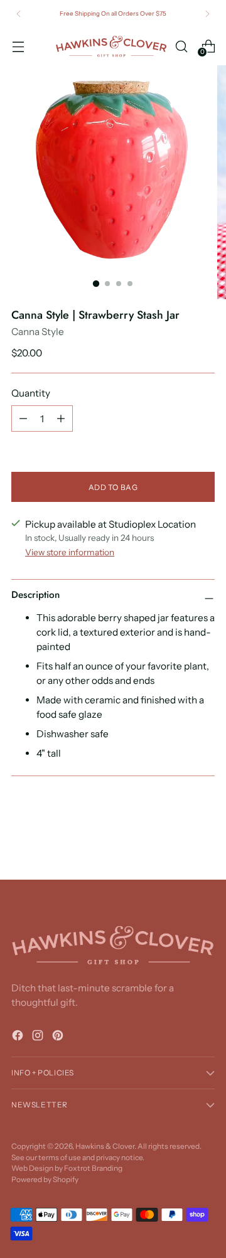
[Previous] (19, 14)
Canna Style (37, 332)
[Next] (207, 14)
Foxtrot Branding (93, 1168)
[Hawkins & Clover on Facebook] (18, 1037)
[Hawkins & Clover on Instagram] (38, 1037)
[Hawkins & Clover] (111, 46)
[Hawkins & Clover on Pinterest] (59, 1037)
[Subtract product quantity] (23, 418)
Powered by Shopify (44, 1179)
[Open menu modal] (18, 46)
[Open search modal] (181, 46)
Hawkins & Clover (104, 1146)
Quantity (30, 393)
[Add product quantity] (61, 418)
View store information (69, 552)
